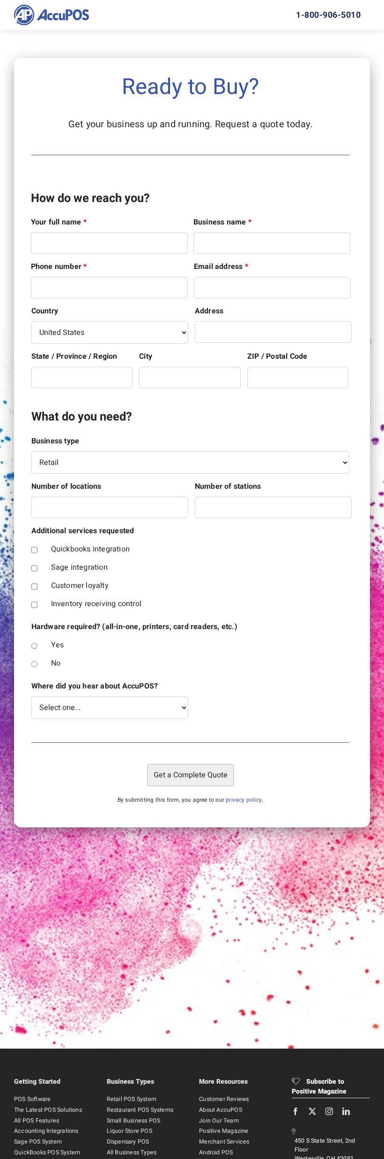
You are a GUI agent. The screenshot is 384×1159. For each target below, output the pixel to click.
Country (44, 311)
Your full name (59, 222)
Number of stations (228, 486)
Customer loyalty (80, 585)
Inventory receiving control (96, 603)
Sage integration (79, 567)
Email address (221, 266)
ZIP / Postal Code (277, 356)
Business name (222, 222)
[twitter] (312, 1111)
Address (209, 311)
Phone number (59, 266)
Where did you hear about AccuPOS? (94, 686)
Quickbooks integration (90, 549)
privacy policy (244, 800)
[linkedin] (346, 1111)
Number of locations (66, 486)
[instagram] (329, 1111)
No (55, 663)
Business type (55, 441)
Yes (57, 645)
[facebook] (295, 1111)
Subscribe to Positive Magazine (319, 1086)
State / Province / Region (74, 356)
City (145, 356)
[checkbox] (34, 550)
